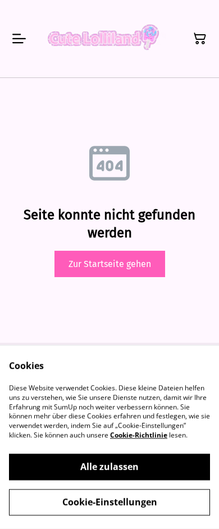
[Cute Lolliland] (101, 39)
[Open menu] (19, 38)
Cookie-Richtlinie (138, 435)
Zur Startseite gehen (110, 264)
